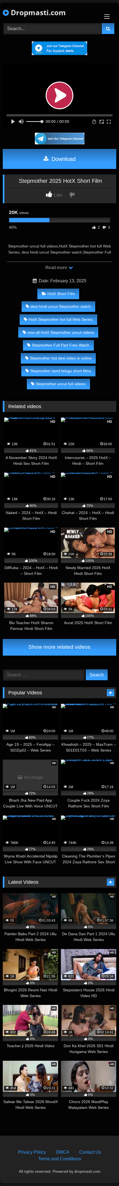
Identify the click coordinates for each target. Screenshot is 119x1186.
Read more (56, 267)
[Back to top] (102, 1169)
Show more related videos (59, 647)
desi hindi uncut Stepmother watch (60, 306)
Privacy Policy (32, 1152)
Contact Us (90, 1152)
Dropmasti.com (37, 12)
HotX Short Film (61, 293)
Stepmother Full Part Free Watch (60, 345)
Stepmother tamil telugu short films (60, 371)
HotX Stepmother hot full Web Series (61, 319)
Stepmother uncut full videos (61, 384)
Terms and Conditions (59, 1158)
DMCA (62, 1152)
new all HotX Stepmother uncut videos (60, 332)
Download (63, 159)
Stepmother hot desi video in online (61, 358)
